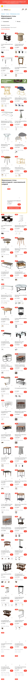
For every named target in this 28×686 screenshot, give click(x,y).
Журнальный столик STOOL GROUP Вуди (21, 249)
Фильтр (18, 21)
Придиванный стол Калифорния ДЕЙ (19, 551)
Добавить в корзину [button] (14, 208)
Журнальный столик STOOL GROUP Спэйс (21, 505)
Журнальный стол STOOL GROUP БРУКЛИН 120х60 (6, 296)
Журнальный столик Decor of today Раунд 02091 (20, 412)
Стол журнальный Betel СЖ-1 (6, 574)
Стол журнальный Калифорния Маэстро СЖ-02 (5, 621)
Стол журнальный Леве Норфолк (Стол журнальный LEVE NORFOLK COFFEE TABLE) (6, 412)
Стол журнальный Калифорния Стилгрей (19, 145)
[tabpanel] (7, 37)
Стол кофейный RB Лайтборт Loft (5, 458)
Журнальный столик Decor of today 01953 (20, 435)
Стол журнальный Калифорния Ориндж (5, 667)
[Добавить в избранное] (12, 42)
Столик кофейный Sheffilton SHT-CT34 (21, 319)
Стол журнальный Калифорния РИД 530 (5, 168)
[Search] (5, 6)
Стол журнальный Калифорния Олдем (5, 319)
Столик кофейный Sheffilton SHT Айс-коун (21, 122)
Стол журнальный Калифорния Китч (5, 272)
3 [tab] (7, 42)
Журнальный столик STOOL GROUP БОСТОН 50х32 (21, 226)
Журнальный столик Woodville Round (5, 145)
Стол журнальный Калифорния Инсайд (5, 342)
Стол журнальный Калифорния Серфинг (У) (14, 201)
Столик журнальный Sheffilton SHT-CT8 (19, 598)
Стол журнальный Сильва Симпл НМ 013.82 (20, 667)
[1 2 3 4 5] (7, 138)
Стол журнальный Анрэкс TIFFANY (6, 644)
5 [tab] (8, 119)
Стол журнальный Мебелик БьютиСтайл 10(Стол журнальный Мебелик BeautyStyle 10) (21, 528)
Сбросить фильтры (5, 29)
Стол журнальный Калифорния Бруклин (5, 551)
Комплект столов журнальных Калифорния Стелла (6, 365)
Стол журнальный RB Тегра (21, 388)
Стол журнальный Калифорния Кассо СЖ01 (20, 272)
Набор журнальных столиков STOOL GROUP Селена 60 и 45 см (20, 168)
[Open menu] (2, 9)
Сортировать (6, 21)
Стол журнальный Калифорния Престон (5, 68)
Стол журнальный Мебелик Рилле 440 (21, 68)
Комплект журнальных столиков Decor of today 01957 (20, 365)
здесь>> (20, 3)
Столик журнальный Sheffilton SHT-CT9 (19, 621)
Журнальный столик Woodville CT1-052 (19, 342)
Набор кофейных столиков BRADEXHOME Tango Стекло (21, 98)
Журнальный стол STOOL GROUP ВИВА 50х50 (6, 98)
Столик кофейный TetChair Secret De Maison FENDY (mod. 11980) (6, 505)
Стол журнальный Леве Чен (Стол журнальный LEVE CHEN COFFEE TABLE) (21, 458)
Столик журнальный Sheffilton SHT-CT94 (19, 45)
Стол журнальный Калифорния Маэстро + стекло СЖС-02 (20, 574)
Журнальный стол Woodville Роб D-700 (21, 296)
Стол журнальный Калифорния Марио (5, 249)
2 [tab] (6, 119)
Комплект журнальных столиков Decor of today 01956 (6, 528)
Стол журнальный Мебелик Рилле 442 (7, 482)
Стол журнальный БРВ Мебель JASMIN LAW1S (6, 435)
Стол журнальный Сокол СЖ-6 (6, 226)
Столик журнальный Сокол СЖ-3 (7, 45)
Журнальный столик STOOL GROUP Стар (21, 482)
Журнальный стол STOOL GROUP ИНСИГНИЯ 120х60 (7, 122)
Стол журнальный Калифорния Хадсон (19, 644)
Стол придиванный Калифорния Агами (5, 598)
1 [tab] (19, 42)
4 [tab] (21, 42)
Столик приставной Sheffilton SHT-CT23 (5, 389)
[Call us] (2, 6)
